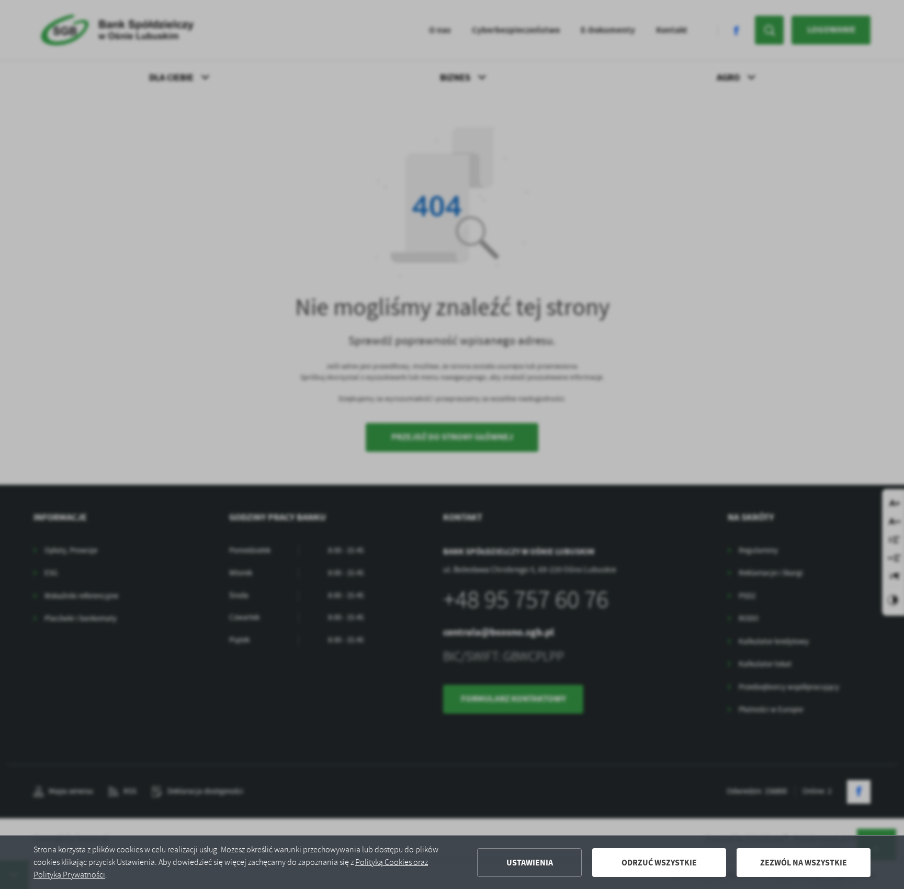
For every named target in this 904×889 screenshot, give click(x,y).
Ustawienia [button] (529, 862)
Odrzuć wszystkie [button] (659, 862)
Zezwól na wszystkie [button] (803, 862)
